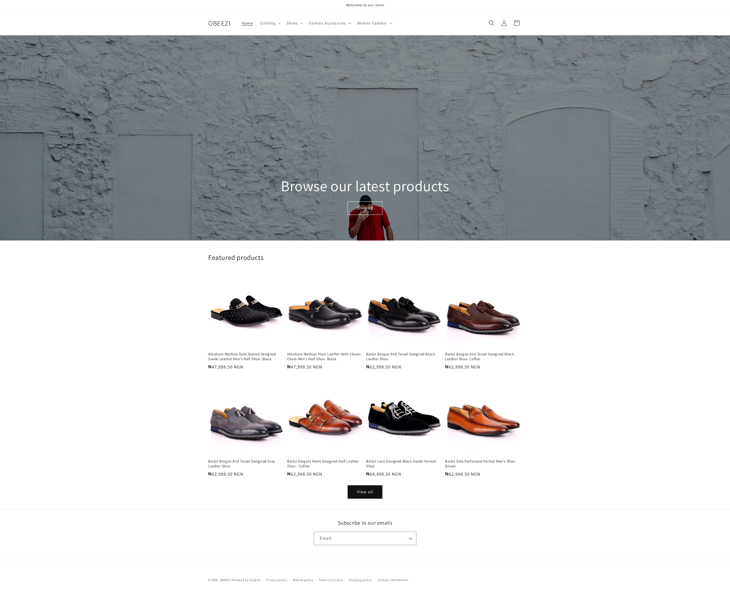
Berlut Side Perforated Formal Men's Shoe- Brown (480, 463)
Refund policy (303, 580)
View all (365, 491)
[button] (269, 23)
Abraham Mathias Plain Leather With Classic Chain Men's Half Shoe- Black (324, 356)
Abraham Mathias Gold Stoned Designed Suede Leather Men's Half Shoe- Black (242, 356)
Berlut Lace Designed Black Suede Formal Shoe (401, 463)
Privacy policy (276, 580)
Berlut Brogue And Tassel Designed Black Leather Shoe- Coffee (479, 356)
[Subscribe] (409, 538)
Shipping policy (360, 580)
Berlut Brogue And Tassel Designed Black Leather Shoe (400, 356)
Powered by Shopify (246, 580)
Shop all (364, 208)
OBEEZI (225, 580)
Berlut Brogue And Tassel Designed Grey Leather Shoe (241, 463)
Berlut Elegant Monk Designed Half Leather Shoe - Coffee (323, 463)
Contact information (393, 580)
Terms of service (331, 580)
